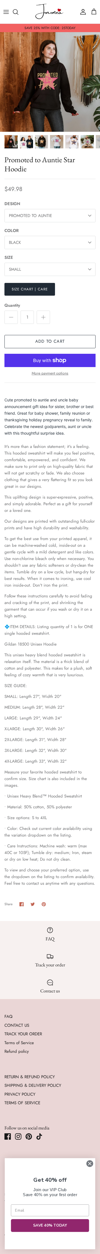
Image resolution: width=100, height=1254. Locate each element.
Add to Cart (50, 341)
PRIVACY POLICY (19, 1094)
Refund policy (16, 1051)
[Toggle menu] (6, 12)
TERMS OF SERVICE (22, 1103)
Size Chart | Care (30, 289)
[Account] (82, 12)
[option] (50, 82)
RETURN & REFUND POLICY (29, 1077)
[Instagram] (18, 1136)
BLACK (15, 242)
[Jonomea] (50, 12)
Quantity (12, 305)
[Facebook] (7, 1136)
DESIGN (12, 204)
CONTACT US (16, 1025)
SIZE (8, 257)
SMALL (15, 269)
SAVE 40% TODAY (50, 1225)
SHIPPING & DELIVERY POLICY (32, 1085)
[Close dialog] (89, 1163)
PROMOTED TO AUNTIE (30, 216)
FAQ (8, 1016)
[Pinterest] (29, 1136)
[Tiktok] (39, 1136)
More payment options (50, 373)
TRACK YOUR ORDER (23, 1034)
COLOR (11, 231)
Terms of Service (19, 1043)
